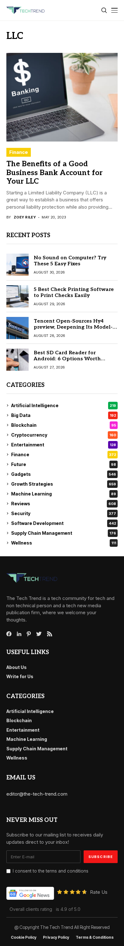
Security (63, 513)
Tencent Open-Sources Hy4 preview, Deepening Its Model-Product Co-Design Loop (73, 327)
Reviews (63, 503)
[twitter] (39, 634)
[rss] (49, 633)
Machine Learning (63, 493)
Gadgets (63, 474)
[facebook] (8, 633)
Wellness (63, 543)
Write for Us (19, 676)
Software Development (63, 523)
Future (63, 464)
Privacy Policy (56, 937)
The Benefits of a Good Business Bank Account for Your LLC (54, 173)
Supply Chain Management (63, 533)
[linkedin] (19, 634)
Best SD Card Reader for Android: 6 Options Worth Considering (67, 359)
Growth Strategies (63, 484)
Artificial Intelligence (63, 405)
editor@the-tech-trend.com (36, 794)
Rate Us (98, 892)
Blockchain (63, 425)
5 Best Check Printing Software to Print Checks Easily (74, 293)
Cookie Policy (24, 937)
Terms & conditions (95, 937)
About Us (16, 667)
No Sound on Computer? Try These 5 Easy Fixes (70, 261)
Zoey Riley (25, 217)
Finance (18, 152)
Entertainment (63, 444)
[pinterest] (29, 633)
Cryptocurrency (63, 435)
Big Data (63, 415)
